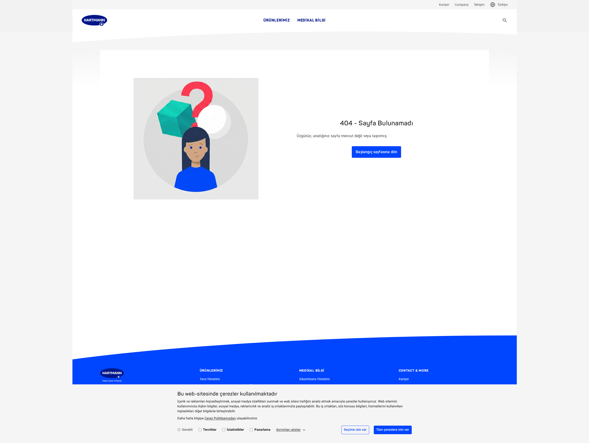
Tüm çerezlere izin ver (392, 430)
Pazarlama (262, 430)
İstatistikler (235, 430)
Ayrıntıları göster (288, 430)
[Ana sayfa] (94, 20)
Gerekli (187, 430)
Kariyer (444, 4)
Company (462, 4)
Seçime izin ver (355, 430)
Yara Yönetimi (210, 379)
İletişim (479, 4)
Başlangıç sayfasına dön (376, 152)
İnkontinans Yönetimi (314, 379)
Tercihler (210, 430)
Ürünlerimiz (276, 20)
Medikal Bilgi (311, 20)
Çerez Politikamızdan (220, 418)
